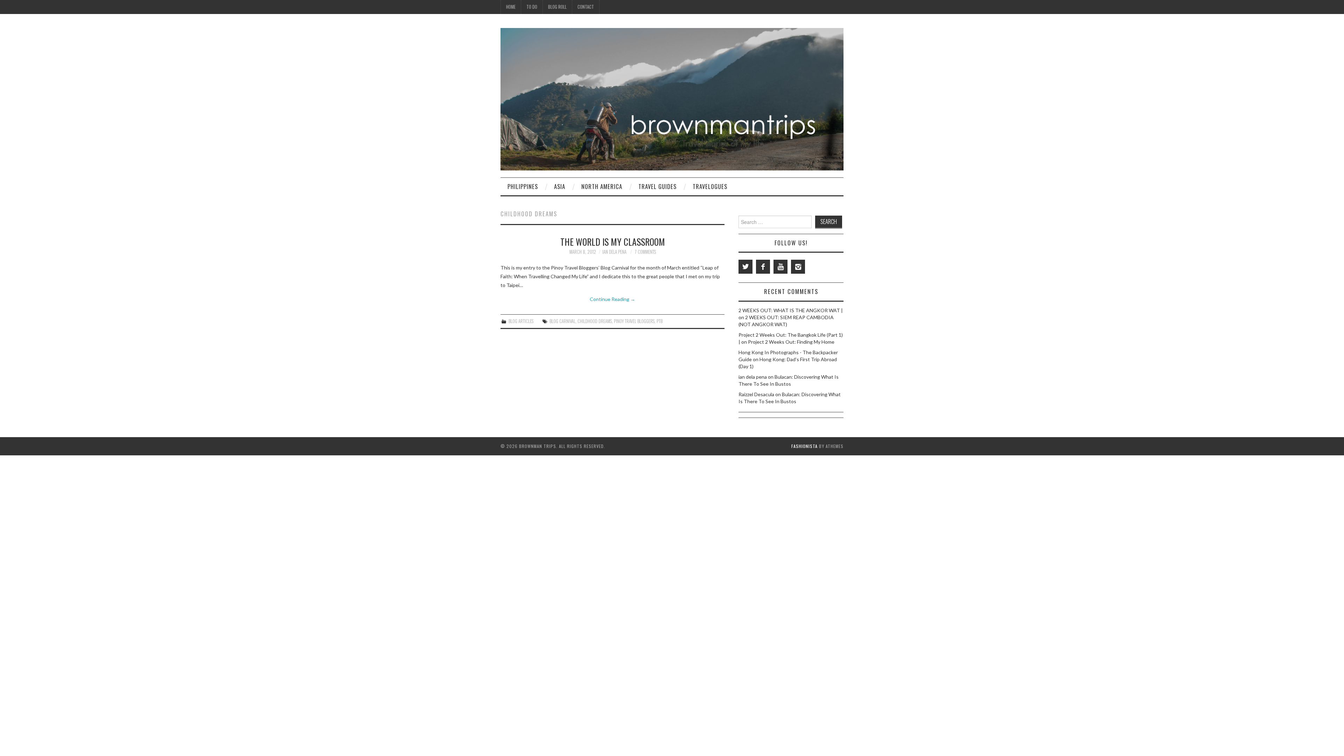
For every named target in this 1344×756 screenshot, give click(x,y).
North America (601, 186)
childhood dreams (595, 321)
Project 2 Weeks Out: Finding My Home (791, 342)
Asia (559, 186)
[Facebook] (763, 267)
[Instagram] (798, 267)
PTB (660, 321)
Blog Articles (521, 321)
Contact (586, 7)
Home (511, 7)
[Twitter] (745, 267)
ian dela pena (614, 251)
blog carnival (562, 321)
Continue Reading (612, 299)
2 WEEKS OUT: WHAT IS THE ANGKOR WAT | (790, 310)
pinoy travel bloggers (634, 321)
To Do (531, 7)
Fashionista (804, 446)
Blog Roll (557, 7)
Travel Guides (657, 186)
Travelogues (710, 186)
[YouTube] (781, 267)
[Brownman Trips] (672, 99)
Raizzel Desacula (756, 394)
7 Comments (645, 251)
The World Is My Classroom (612, 241)
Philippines (522, 186)
